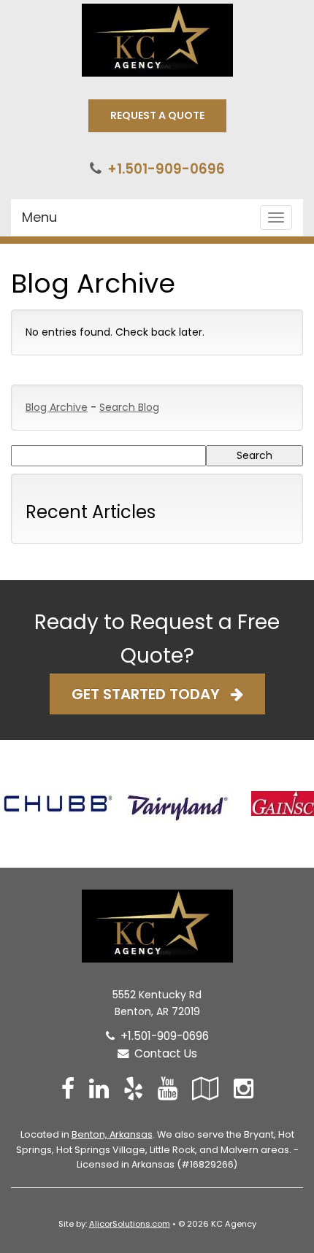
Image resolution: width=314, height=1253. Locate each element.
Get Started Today (151, 694)
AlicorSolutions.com (129, 1224)
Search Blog (129, 407)
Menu (39, 217)
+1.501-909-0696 (166, 169)
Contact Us (163, 1053)
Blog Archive (57, 407)
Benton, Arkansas (112, 1134)
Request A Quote (157, 115)
